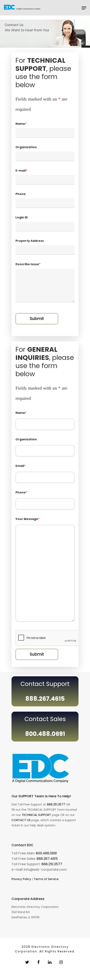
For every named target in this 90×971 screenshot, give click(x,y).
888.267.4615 (47, 858)
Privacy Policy (21, 879)
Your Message (27, 519)
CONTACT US (21, 820)
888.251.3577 (56, 804)
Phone (21, 492)
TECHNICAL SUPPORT (36, 815)
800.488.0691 (46, 853)
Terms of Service (46, 879)
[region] (45, 34)
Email (20, 466)
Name (21, 413)
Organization (26, 439)
